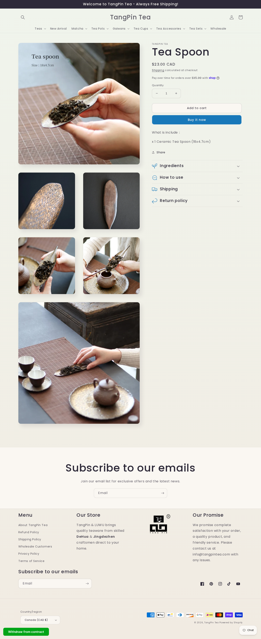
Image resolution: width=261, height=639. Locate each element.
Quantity (158, 85)
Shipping (158, 70)
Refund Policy (28, 532)
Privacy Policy (28, 554)
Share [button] (161, 152)
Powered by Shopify (231, 622)
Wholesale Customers (35, 546)
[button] (22, 17)
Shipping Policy (29, 539)
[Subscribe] (162, 493)
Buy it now (197, 120)
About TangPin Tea (33, 525)
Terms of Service (31, 561)
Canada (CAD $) (36, 620)
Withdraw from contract (26, 632)
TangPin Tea (211, 622)
